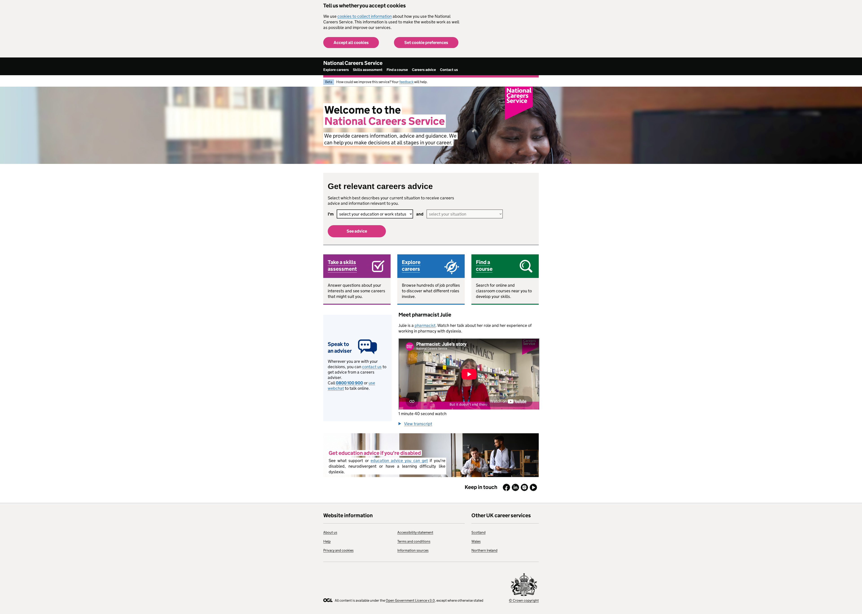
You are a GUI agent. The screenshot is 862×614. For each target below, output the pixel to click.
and (419, 214)
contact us (372, 366)
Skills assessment (368, 70)
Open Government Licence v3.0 (410, 600)
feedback (406, 82)
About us (330, 532)
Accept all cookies (351, 42)
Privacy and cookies (338, 550)
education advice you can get (399, 460)
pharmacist (425, 325)
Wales (476, 541)
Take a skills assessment (342, 265)
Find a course (397, 70)
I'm (331, 214)
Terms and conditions (413, 541)
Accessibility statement (415, 532)
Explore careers (336, 70)
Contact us (449, 70)
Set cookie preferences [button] (426, 42)
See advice (357, 231)
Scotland (478, 532)
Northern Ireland (484, 550)
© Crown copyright (524, 600)
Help (327, 541)
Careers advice (424, 70)
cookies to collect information (364, 16)
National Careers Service (353, 63)
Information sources (413, 550)
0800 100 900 (349, 382)
